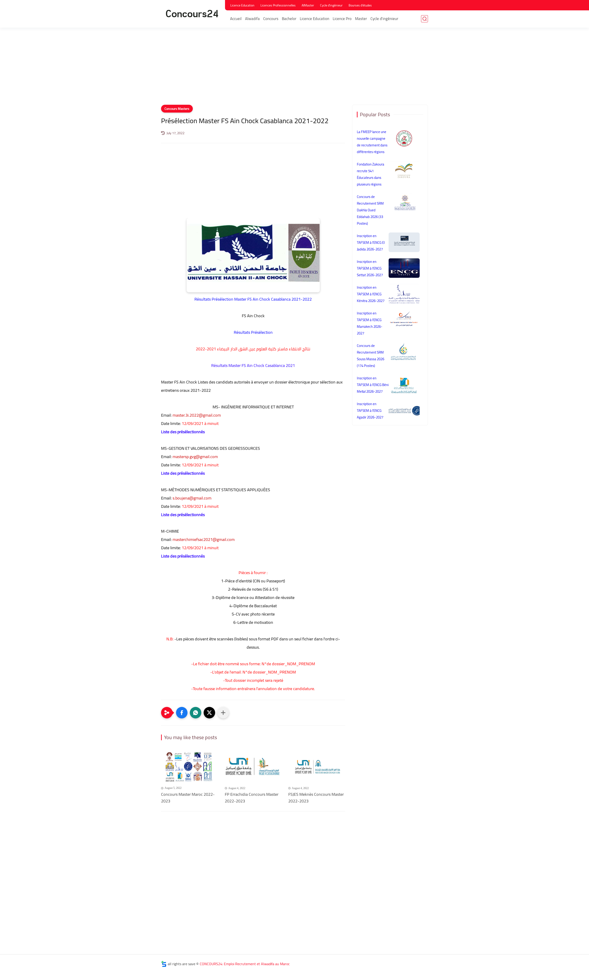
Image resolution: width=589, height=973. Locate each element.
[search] (424, 18)
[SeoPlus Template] (164, 964)
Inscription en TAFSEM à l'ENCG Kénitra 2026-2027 (370, 294)
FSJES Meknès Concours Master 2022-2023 (316, 798)
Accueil (236, 18)
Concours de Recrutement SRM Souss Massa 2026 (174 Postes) (370, 355)
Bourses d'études (360, 5)
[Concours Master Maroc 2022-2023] (189, 767)
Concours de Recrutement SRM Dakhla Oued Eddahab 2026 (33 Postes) (370, 210)
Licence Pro (342, 18)
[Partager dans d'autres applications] (223, 712)
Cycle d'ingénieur (331, 5)
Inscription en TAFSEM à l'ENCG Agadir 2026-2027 (370, 411)
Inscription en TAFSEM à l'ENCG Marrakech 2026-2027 (369, 323)
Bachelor (289, 18)
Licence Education (242, 5)
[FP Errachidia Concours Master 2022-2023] (253, 767)
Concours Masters (177, 109)
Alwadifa (252, 18)
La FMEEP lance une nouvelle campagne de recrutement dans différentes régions (372, 141)
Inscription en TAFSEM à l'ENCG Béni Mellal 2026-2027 (373, 385)
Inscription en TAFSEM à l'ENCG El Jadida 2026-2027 (371, 242)
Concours (270, 18)
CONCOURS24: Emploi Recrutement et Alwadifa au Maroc (245, 963)
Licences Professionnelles (278, 5)
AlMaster (308, 5)
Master (361, 18)
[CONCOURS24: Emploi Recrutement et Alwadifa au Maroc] (192, 13)
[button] (182, 712)
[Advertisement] (294, 69)
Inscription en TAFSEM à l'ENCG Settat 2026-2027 (370, 268)
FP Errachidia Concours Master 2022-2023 (251, 798)
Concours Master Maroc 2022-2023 (188, 798)
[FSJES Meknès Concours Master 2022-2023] (316, 767)
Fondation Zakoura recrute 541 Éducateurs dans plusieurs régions (370, 174)
